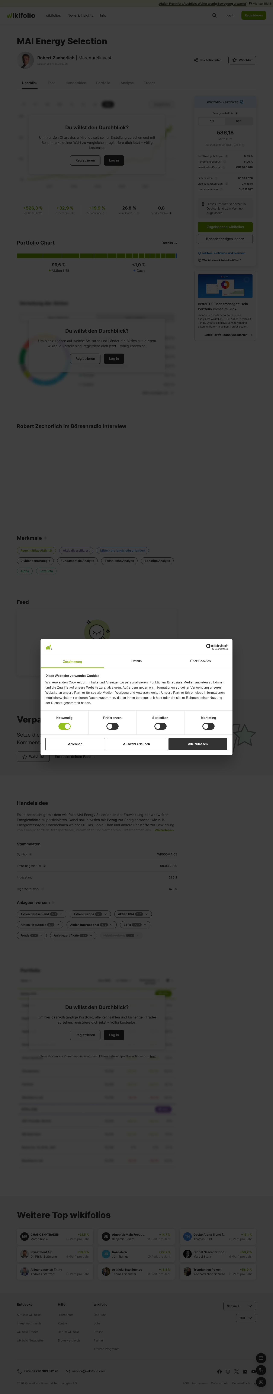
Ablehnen (75, 744)
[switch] (112, 726)
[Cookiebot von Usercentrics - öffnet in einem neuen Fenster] (209, 647)
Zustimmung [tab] (72, 661)
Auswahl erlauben (136, 744)
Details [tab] (136, 661)
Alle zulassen (198, 744)
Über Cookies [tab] (200, 661)
